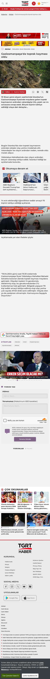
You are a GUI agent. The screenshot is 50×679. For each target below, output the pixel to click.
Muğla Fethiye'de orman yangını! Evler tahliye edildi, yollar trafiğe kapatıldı (29, 9)
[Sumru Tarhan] (3, 92)
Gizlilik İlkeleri (37, 563)
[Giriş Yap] (34, 3)
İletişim (7, 567)
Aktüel (11, 14)
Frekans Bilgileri (10, 570)
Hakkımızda (8, 561)
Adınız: (5, 391)
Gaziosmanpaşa (8, 276)
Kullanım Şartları (38, 560)
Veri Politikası (37, 571)
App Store (30, 598)
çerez (41, 663)
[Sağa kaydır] (46, 182)
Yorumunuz (20, 401)
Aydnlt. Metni (37, 574)
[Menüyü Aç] (7, 3)
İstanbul (11, 145)
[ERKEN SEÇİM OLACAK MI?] (25, 365)
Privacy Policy (37, 566)
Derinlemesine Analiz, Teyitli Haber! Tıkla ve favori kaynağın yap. (26, 335)
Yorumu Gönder (25, 439)
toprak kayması (31, 278)
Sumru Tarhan (19, 92)
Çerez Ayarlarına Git (30, 676)
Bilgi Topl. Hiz (37, 568)
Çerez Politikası (9, 573)
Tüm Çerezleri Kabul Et (10, 676)
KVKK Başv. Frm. (38, 577)
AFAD (14, 291)
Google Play (13, 598)
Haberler (4, 14)
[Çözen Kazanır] (25, 43)
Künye (7, 564)
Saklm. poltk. (9, 575)
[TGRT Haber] (25, 3)
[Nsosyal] (47, 92)
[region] (25, 669)
